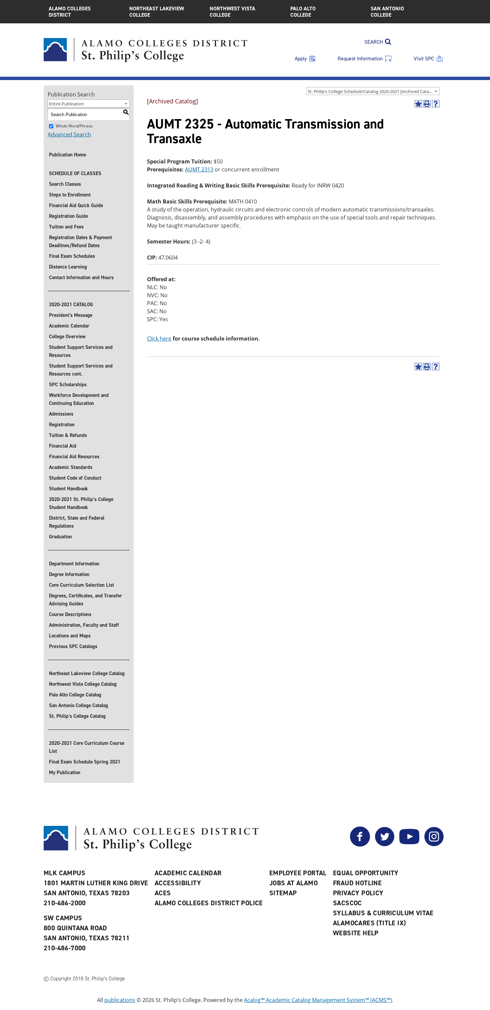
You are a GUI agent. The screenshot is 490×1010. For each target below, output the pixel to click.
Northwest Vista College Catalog (83, 684)
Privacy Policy (358, 893)
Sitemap (283, 893)
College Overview (67, 336)
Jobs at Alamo (293, 883)
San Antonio (387, 11)
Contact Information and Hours (81, 277)
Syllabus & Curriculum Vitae (383, 913)
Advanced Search (69, 134)
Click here (159, 338)
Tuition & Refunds (68, 435)
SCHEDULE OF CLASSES (75, 173)
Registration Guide (68, 216)
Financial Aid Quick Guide (76, 205)
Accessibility (178, 883)
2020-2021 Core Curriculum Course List (86, 747)
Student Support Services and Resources (81, 351)
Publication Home (67, 154)
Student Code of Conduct (75, 478)
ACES (163, 893)
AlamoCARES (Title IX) (369, 923)
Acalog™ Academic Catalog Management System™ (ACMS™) (318, 1000)
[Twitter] (385, 844)
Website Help (356, 933)
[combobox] (373, 91)
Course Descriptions (70, 614)
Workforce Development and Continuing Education (79, 399)
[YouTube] (409, 844)
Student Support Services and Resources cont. (81, 370)
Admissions (61, 414)
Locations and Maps (70, 635)
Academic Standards (70, 467)
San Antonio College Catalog (78, 705)
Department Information (74, 563)
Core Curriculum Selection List (81, 585)
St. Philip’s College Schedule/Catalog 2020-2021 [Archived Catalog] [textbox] (372, 91)
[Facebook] (360, 844)
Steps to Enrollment (70, 194)
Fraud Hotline (357, 883)
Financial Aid (62, 446)
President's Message (70, 315)
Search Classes (65, 184)
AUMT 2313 (199, 169)
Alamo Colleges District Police (209, 903)
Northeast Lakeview (156, 11)
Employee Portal (298, 873)
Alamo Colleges (70, 11)
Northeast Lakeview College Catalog (87, 673)
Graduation (60, 536)
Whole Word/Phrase (74, 126)
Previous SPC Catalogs (73, 646)
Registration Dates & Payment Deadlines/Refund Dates (80, 241)
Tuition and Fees (66, 226)
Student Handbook (68, 488)
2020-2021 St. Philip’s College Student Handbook (81, 503)
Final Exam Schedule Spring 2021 (84, 762)
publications (119, 1000)
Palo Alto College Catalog (75, 694)
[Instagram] (434, 844)
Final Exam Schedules (72, 256)
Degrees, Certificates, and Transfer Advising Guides (85, 599)
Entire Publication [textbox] (66, 104)
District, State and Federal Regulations (76, 522)
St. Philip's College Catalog (77, 716)
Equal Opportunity (366, 873)
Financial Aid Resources (74, 456)
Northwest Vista (232, 11)
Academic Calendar (69, 326)
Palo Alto (303, 11)
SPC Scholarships (68, 384)
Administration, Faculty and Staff (84, 625)
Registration (62, 424)
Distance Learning (68, 267)
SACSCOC (347, 903)
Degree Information (69, 574)
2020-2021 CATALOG (71, 304)
